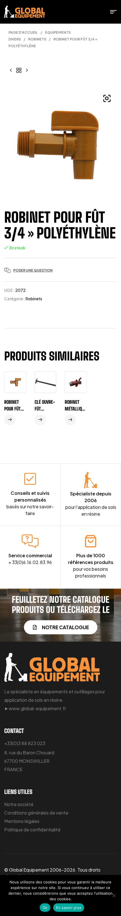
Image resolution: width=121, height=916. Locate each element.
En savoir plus (69, 907)
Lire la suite (9, 419)
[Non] (114, 895)
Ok (45, 907)
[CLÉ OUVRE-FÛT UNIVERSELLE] (26, 69)
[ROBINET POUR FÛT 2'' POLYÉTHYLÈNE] (11, 69)
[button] (107, 98)
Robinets (37, 39)
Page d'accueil (23, 32)
